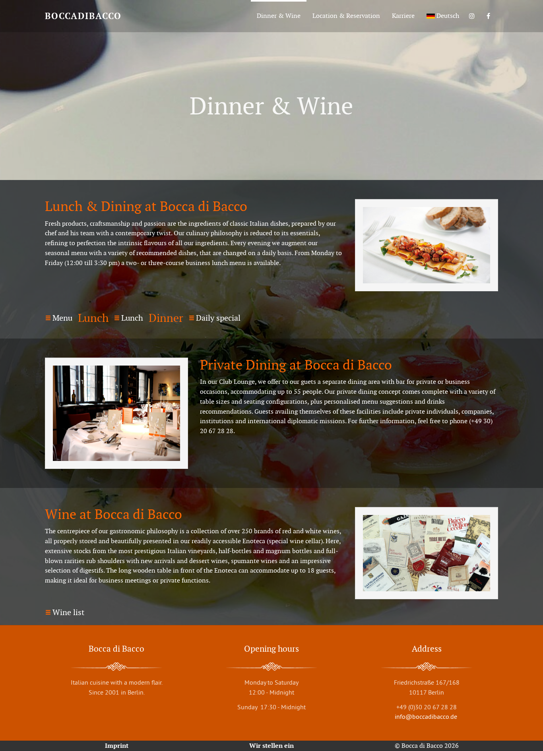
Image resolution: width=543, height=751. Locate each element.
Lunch (132, 318)
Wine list (68, 612)
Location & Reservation (346, 16)
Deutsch (447, 16)
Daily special (218, 318)
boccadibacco (83, 16)
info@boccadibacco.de (427, 716)
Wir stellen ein (271, 745)
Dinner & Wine (279, 16)
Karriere (403, 16)
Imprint (116, 745)
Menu (62, 318)
